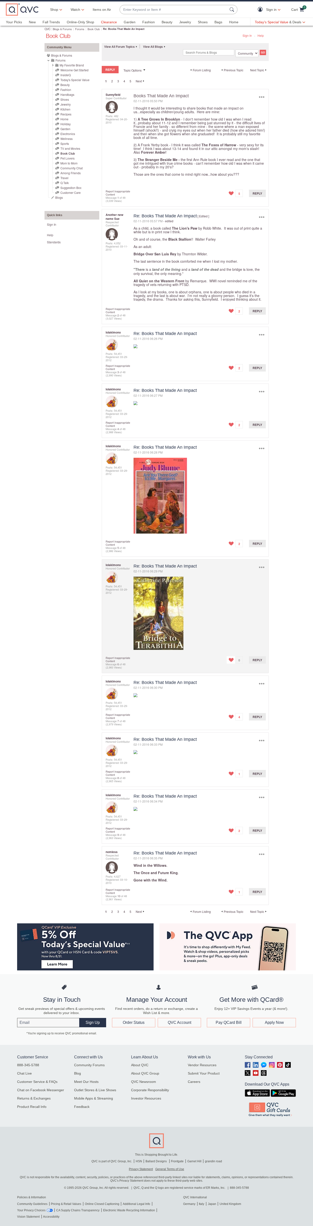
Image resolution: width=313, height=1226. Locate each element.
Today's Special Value (74, 80)
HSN (139, 1161)
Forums (79, 29)
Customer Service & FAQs (37, 1082)
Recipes (65, 114)
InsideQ (65, 75)
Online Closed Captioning (102, 1204)
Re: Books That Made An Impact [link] (124, 29)
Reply (257, 193)
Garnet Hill (194, 1161)
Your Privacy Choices (31, 1210)
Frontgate (177, 1161)
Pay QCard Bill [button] (229, 1022)
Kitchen (65, 109)
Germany (189, 1204)
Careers (194, 1082)
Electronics (67, 134)
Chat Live (24, 1073)
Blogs (59, 197)
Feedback (81, 1107)
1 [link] (106, 81)
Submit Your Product (204, 1073)
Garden (129, 22)
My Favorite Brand (72, 65)
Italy (201, 1204)
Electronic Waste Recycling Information (129, 1210)
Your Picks (14, 22)
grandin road (213, 1161)
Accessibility (51, 1216)
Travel (64, 178)
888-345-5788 (28, 1065)
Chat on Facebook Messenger (40, 1090)
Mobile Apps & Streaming (93, 1098)
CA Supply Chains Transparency (78, 1210)
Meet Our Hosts (86, 1082)
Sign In (247, 35)
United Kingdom (230, 1204)
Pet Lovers (67, 158)
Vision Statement (28, 1216)
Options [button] (261, 97)
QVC (48, 29)
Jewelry (185, 22)
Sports (64, 143)
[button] (261, 10)
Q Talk (64, 183)
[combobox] (173, 9)
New (32, 22)
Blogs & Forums (62, 29)
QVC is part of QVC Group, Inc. (111, 1161)
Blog (77, 1073)
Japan (212, 1204)
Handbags (67, 94)
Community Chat (71, 168)
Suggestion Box (70, 188)
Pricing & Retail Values (66, 1204)
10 (118, 896)
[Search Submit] (232, 9)
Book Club (94, 29)
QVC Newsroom (143, 1082)
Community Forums (89, 1065)
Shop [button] (54, 10)
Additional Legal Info (136, 1204)
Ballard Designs (156, 1161)
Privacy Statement (141, 1169)
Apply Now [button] (274, 1022)
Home (233, 22)
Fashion (148, 22)
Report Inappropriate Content (118, 192)
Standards (54, 242)
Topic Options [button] (132, 70)
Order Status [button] (134, 1022)
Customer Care (70, 192)
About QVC (139, 1065)
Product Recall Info (31, 1107)
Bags (218, 22)
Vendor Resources (202, 1065)
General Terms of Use (169, 1169)
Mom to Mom (69, 163)
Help (260, 35)
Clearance (109, 22)
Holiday (65, 124)
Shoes (203, 22)
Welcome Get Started (74, 70)
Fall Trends (51, 22)
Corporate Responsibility (150, 1090)
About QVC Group (145, 1073)
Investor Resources (146, 1098)
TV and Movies (70, 148)
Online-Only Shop (80, 22)
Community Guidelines (32, 1204)
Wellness (66, 138)
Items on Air (102, 10)
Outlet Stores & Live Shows (95, 1090)
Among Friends (70, 173)
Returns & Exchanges (34, 1098)
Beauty (167, 22)
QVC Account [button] (179, 1022)
